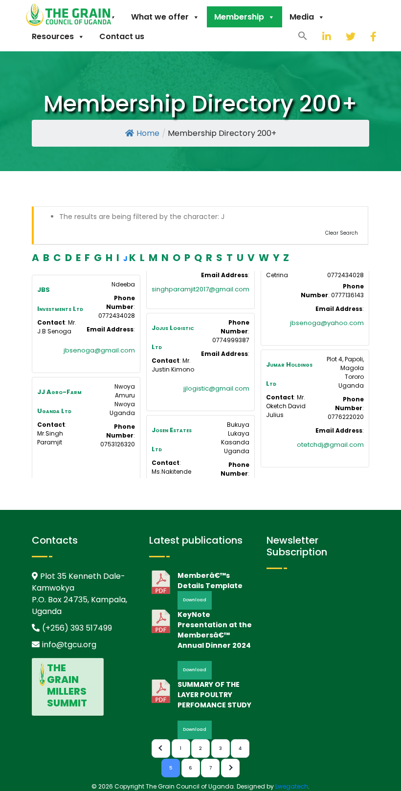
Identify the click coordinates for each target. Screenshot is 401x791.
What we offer (160, 16)
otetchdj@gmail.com (330, 444)
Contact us (121, 36)
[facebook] (363, 36)
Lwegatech (291, 786)
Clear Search (341, 233)
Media (302, 16)
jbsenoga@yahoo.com (327, 323)
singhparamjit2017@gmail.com (200, 289)
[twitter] (338, 36)
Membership (239, 16)
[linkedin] (315, 36)
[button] (303, 35)
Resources (53, 36)
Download (194, 600)
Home (147, 133)
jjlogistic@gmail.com (216, 388)
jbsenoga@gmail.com (99, 350)
